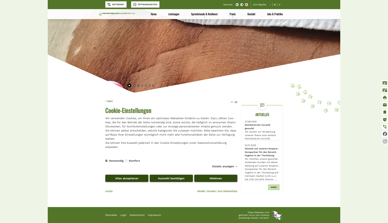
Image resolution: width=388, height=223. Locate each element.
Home (154, 14)
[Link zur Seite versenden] (232, 102)
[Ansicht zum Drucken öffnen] (236, 102)
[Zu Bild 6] (153, 86)
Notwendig (116, 160)
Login (123, 215)
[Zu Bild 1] (134, 86)
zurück (109, 191)
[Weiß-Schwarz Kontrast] (241, 4)
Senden (201, 191)
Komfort (134, 160)
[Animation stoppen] (129, 85)
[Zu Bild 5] (149, 86)
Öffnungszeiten (147, 4)
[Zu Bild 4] (145, 86)
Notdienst (118, 4)
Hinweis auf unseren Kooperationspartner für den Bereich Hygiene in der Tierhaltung (262, 152)
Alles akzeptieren (126, 178)
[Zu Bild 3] (142, 86)
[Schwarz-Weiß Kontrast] (237, 4)
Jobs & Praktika (275, 14)
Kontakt (251, 14)
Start (110, 101)
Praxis (233, 14)
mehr (274, 187)
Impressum (154, 215)
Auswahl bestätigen (171, 178)
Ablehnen (215, 178)
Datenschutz (137, 215)
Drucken (211, 191)
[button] (60, 49)
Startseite (111, 215)
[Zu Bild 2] (138, 86)
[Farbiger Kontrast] (246, 4)
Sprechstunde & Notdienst (204, 14)
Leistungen (173, 14)
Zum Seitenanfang (227, 191)
